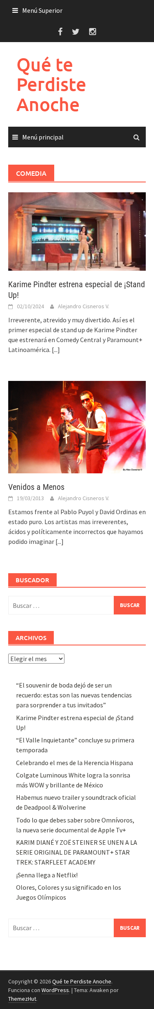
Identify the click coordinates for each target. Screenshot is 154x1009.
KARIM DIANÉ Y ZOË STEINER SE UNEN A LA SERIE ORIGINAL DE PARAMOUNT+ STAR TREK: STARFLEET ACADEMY (76, 852)
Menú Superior (42, 10)
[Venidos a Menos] (77, 426)
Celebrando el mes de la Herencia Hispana (74, 763)
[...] (56, 349)
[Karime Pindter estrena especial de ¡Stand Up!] (77, 231)
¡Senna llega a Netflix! (47, 875)
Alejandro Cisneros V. (83, 306)
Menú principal (43, 137)
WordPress (55, 990)
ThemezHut (22, 998)
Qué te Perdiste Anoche (51, 84)
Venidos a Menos (36, 487)
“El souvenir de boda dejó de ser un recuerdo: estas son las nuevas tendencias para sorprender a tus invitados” (74, 695)
